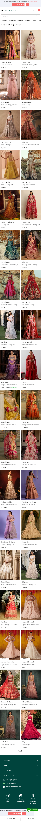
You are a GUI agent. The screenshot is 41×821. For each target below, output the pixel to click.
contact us (8, 775)
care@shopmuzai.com (14, 787)
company (7, 760)
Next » (20, 751)
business (7, 770)
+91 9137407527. (33, 1)
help (5, 765)
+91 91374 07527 (11, 780)
